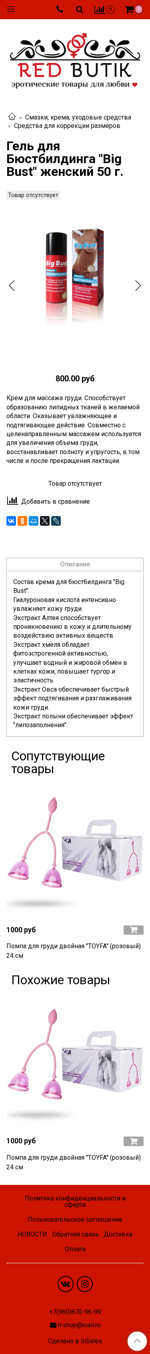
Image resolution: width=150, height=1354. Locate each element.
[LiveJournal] (56, 521)
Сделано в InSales (75, 1341)
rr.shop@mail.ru (79, 1325)
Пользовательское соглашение (75, 1219)
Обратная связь (75, 1234)
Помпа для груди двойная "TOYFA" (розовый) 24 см (73, 950)
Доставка (118, 1234)
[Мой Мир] (33, 521)
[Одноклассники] (22, 521)
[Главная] (12, 117)
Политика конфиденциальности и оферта (75, 1201)
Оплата (75, 1249)
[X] (45, 521)
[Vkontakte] (66, 1284)
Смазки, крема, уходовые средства (78, 117)
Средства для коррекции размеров (67, 126)
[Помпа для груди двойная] (75, 850)
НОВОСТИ (32, 1234)
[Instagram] (85, 1284)
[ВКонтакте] (11, 521)
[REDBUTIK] (75, 59)
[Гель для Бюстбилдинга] (75, 278)
